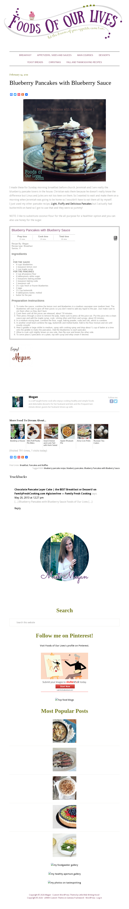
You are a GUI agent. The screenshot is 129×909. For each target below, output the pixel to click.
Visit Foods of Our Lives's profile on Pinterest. (64, 645)
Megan (33, 397)
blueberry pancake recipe (55, 468)
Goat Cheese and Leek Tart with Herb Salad (50, 443)
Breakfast (24, 465)
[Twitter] (116, 401)
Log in (99, 898)
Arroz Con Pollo (83, 441)
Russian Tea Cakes (99, 442)
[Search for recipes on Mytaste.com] (64, 699)
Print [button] (115, 239)
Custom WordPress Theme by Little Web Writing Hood (75, 895)
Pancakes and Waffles (38, 465)
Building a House (17, 441)
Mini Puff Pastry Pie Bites (33, 442)
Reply (17, 508)
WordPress (90, 898)
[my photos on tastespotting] (64, 882)
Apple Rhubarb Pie (66, 442)
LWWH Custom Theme (54, 898)
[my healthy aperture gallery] (64, 873)
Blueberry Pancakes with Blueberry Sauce (102, 468)
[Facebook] (111, 401)
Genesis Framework (75, 898)
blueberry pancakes (75, 468)
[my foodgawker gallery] (64, 865)
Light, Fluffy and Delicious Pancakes (71, 203)
